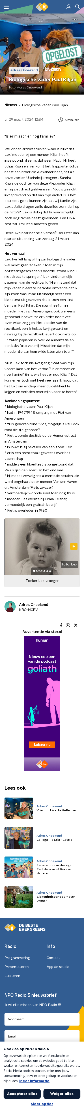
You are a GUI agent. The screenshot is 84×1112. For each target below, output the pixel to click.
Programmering (17, 958)
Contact (53, 958)
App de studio (58, 967)
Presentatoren (16, 967)
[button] (6, 7)
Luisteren (12, 976)
